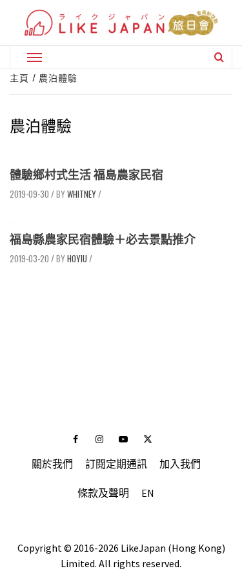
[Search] (219, 57)
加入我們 (180, 463)
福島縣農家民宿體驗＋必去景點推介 (103, 239)
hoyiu (77, 258)
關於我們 (52, 463)
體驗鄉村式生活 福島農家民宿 (86, 174)
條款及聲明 (103, 492)
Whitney (81, 193)
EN (147, 492)
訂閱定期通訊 (116, 463)
